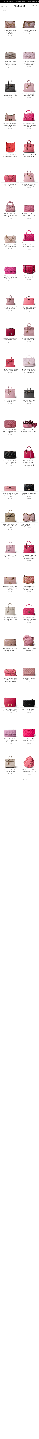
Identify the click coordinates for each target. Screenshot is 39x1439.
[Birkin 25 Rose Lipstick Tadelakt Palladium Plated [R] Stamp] (10, 360)
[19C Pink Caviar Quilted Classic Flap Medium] (10, 175)
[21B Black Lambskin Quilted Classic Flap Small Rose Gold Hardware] (29, 484)
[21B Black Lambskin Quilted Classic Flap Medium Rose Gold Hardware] (10, 452)
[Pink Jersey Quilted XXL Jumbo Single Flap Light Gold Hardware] (29, 730)
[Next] (34, 780)
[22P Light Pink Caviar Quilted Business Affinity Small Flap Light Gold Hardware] (29, 360)
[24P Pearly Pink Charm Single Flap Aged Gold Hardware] (29, 21)
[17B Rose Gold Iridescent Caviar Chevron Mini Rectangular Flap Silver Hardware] (10, 53)
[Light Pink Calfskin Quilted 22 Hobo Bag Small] (29, 640)
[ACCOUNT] (33, 6)
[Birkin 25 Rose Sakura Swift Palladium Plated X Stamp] (10, 546)
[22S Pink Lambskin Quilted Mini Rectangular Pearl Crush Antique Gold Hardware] (10, 669)
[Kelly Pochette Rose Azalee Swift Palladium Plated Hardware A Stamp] (29, 298)
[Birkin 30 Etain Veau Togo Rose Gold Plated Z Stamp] (10, 85)
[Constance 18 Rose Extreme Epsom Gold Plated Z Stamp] (10, 700)
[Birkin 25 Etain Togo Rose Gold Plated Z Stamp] (29, 391)
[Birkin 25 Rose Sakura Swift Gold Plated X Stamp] (29, 175)
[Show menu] (2, 6)
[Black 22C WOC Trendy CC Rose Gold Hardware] (29, 700)
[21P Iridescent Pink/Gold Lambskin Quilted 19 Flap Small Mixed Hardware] (29, 578)
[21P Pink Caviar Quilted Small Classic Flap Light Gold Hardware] (29, 205)
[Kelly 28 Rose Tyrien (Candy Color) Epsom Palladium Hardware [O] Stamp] (29, 546)
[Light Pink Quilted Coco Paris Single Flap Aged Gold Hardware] (10, 21)
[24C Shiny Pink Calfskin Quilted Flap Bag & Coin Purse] (29, 421)
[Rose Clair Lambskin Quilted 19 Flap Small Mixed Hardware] (29, 515)
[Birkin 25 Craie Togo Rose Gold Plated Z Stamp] (10, 761)
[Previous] (4, 780)
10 (30, 780)
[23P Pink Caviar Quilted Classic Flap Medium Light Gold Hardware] (10, 730)
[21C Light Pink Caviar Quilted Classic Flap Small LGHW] (10, 236)
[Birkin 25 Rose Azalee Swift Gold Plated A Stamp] (29, 146)
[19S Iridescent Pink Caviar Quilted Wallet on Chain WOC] (29, 669)
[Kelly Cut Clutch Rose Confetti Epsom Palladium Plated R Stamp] (10, 484)
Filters (4, 10)
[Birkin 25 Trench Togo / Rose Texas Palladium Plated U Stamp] (10, 515)
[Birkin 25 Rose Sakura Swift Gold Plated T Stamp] (29, 85)
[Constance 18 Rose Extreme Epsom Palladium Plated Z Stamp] (10, 329)
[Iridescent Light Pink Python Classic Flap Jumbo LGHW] (10, 640)
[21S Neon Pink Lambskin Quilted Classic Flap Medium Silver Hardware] (10, 267)
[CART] (36, 6)
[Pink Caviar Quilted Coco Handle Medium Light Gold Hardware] (29, 115)
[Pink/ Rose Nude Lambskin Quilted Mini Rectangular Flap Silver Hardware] (10, 421)
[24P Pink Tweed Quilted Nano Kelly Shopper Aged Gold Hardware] (10, 205)
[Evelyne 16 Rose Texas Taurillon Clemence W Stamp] (10, 146)
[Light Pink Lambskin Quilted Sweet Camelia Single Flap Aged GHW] (10, 578)
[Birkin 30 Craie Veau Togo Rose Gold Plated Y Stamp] (10, 609)
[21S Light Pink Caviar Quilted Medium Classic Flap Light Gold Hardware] (29, 53)
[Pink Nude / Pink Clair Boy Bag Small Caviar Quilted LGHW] (10, 115)
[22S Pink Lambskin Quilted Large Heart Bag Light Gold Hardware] (29, 761)
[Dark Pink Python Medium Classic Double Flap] (29, 267)
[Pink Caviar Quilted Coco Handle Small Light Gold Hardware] (29, 236)
